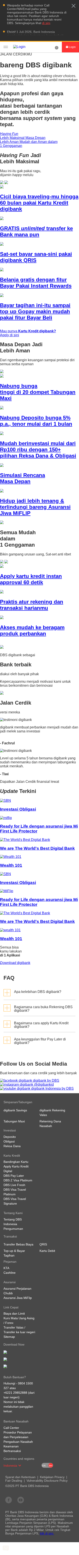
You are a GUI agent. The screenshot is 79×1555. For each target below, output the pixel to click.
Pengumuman (13, 1228)
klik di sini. (47, 1533)
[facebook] (8, 1499)
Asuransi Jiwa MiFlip (18, 1298)
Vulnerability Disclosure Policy (47, 1480)
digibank (15, 963)
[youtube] (20, 1499)
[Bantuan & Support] (56, 47)
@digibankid (43, 1084)
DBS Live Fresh (14, 1185)
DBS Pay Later (14, 1175)
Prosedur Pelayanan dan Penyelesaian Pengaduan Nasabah (18, 1437)
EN (43, 1465)
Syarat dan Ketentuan (20, 1477)
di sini (46, 23)
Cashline (10, 1272)
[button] (73, 5)
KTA (6, 1268)
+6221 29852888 (15, 1392)
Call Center (11, 1428)
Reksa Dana (12, 1146)
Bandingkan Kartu (16, 1161)
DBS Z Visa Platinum (18, 1180)
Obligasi (9, 1141)
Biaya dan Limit (14, 1313)
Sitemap (9, 1336)
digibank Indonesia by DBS (52, 1088)
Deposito (10, 1137)
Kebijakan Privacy (52, 1477)
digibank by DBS (45, 1080)
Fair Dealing (13, 1480)
